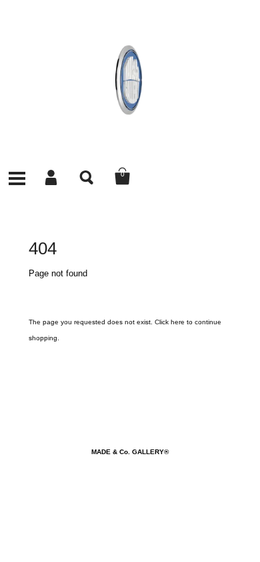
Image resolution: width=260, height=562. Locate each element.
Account (52, 176)
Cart (123, 176)
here (178, 322)
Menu (17, 176)
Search (87, 176)
